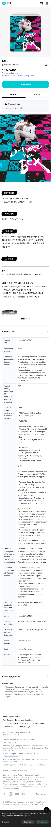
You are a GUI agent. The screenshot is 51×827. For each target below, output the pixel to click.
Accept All (42, 822)
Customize (28, 822)
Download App (41, 794)
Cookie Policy (8, 726)
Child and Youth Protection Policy (16, 723)
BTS (4, 61)
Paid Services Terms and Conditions (18, 720)
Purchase (26, 84)
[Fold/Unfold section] (25, 331)
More (24, 319)
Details (14, 94)
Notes (37, 94)
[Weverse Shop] (4, 3)
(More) (28, 816)
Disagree (5, 822)
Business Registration (12, 756)
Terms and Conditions (12, 717)
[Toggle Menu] (47, 3)
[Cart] (41, 3)
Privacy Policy (39, 723)
